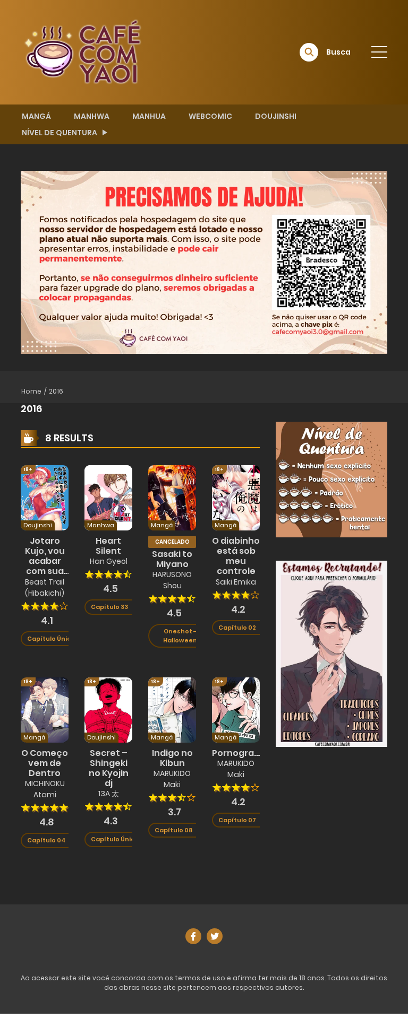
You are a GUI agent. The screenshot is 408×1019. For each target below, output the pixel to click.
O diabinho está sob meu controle (236, 556)
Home (31, 391)
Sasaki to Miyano (172, 559)
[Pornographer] (236, 709)
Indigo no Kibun (172, 758)
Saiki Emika (236, 582)
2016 (56, 391)
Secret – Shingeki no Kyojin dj (109, 768)
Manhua (149, 116)
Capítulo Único (51, 638)
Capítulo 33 (109, 607)
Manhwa (91, 116)
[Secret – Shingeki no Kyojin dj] (108, 709)
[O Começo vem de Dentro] (45, 709)
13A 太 (108, 793)
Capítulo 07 (237, 820)
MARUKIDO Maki (172, 779)
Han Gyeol (109, 561)
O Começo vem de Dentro (44, 763)
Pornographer (243, 753)
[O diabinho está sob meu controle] (236, 497)
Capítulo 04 (46, 840)
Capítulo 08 (173, 830)
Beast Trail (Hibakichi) (44, 587)
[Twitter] (215, 936)
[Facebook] (193, 936)
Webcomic (210, 116)
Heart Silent (108, 546)
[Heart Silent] (108, 497)
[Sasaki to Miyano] (172, 497)
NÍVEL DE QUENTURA (59, 132)
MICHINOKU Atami (45, 789)
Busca (338, 52)
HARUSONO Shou (172, 580)
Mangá (36, 116)
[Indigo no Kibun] (172, 709)
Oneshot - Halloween (180, 636)
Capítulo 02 (237, 627)
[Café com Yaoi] (82, 51)
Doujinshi (275, 116)
